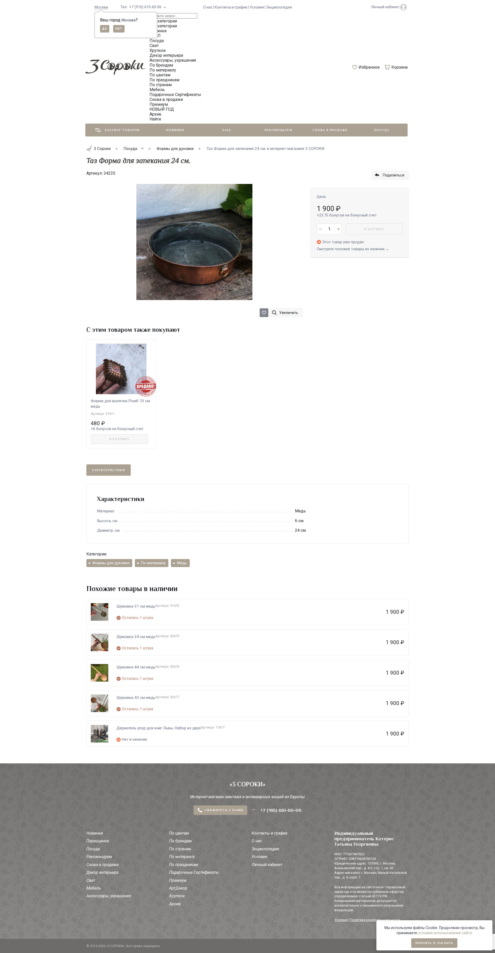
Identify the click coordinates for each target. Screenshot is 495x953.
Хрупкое (177, 895)
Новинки (175, 130)
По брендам (180, 840)
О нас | (209, 7)
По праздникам (183, 864)
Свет (90, 880)
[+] (338, 229)
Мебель (93, 888)
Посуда (381, 130)
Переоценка (97, 840)
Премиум (178, 880)
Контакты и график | (232, 7)
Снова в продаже (330, 130)
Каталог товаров (122, 130)
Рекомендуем (278, 130)
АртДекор (178, 888)
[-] (320, 229)
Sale (226, 130)
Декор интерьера (102, 872)
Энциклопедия (279, 7)
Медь (182, 563)
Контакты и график (269, 833)
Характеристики (108, 470)
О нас (257, 840)
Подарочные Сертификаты (194, 872)
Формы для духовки (110, 563)
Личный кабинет (267, 864)
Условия (260, 856)
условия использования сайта (445, 933)
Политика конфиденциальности (375, 920)
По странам (180, 848)
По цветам (179, 833)
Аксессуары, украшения (108, 895)
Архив (175, 903)
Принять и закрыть (434, 943)
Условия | (258, 7)
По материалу (153, 563)
